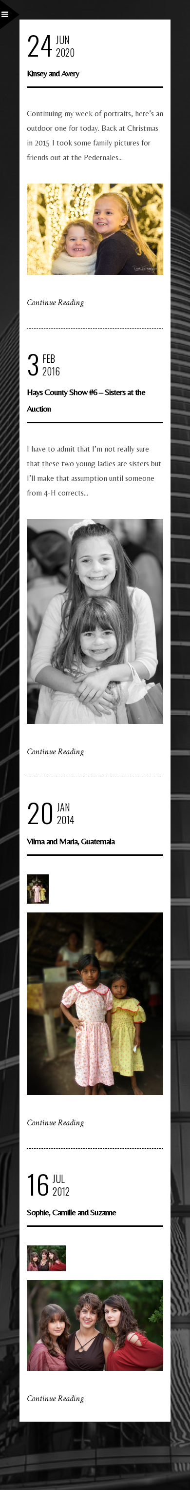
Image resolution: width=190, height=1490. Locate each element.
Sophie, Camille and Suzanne (71, 1212)
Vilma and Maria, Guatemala (70, 841)
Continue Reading (55, 302)
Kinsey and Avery (53, 73)
